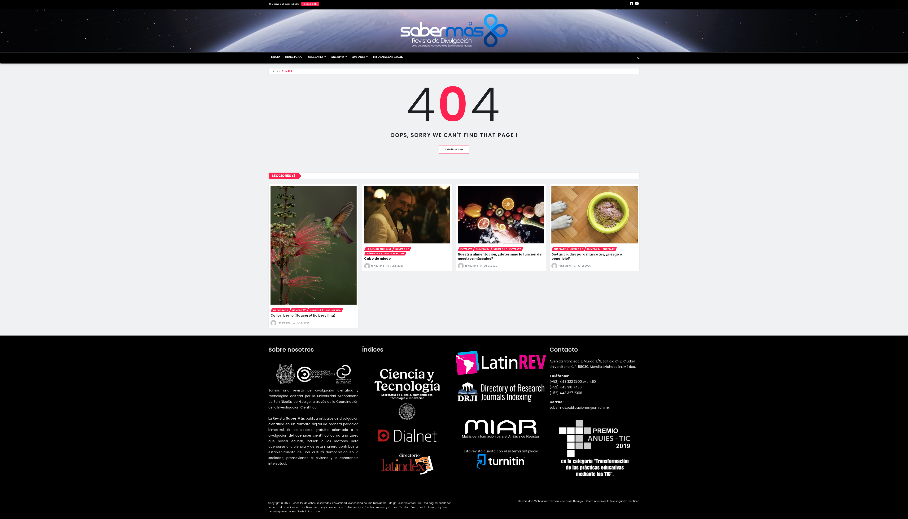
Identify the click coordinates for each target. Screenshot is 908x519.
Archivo (338, 56)
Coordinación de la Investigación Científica (612, 501)
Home (274, 70)
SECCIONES (316, 56)
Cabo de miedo (377, 258)
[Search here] (638, 58)
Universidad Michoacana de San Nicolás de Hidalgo (550, 501)
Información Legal (388, 56)
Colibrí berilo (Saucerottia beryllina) (303, 315)
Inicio (275, 56)
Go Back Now (455, 149)
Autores (359, 56)
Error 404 (287, 70)
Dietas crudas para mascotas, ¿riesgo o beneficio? (586, 256)
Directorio (293, 56)
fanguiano (284, 322)
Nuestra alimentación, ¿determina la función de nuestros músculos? (499, 256)
